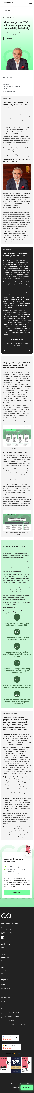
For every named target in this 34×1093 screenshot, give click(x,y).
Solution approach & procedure (12, 86)
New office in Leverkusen (9, 1020)
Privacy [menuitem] (12, 1083)
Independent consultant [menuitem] (7, 993)
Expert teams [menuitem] (4, 1001)
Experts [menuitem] (3, 984)
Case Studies (7, 10)
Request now (27, 1087)
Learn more (9, 38)
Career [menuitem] (3, 954)
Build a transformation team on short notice (13, 1029)
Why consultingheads (9, 91)
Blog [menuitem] (2, 960)
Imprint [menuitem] (5, 1083)
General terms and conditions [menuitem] (23, 1083)
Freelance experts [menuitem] (5, 988)
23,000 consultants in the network (11, 1016)
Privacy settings (17, 1087)
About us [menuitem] (3, 951)
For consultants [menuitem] (5, 957)
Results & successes (8, 88)
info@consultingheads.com (10, 933)
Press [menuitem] (2, 967)
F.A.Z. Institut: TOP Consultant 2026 (12, 1012)
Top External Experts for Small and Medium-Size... (15, 1024)
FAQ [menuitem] (2, 973)
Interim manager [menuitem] (5, 997)
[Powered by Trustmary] (14, 1053)
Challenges (6, 84)
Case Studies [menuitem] (4, 964)
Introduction (7, 81)
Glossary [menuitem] (3, 970)
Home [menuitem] (2, 947)
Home (3, 10)
